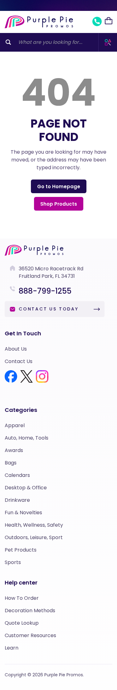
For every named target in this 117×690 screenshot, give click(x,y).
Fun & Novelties (23, 512)
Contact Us (18, 361)
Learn (11, 647)
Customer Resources (30, 635)
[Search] (8, 42)
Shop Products (58, 204)
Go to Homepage (58, 186)
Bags (11, 462)
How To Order (22, 598)
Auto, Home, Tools (26, 437)
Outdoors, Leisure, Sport (34, 537)
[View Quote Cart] (108, 21)
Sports (13, 562)
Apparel (15, 425)
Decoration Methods (30, 610)
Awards (14, 450)
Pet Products (21, 549)
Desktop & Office (26, 487)
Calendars (17, 475)
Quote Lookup (22, 623)
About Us (16, 348)
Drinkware (17, 500)
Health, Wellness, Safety (34, 525)
